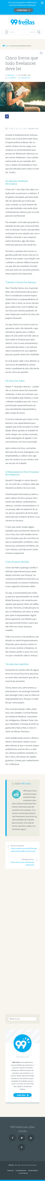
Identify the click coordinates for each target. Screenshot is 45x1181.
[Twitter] (21, 1137)
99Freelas (26, 783)
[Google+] (21, 1147)
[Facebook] (12, 1137)
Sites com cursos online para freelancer (22, 862)
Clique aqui (22, 10)
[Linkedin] (30, 1137)
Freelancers (25, 78)
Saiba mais (21, 1095)
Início (6, 46)
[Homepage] (23, 22)
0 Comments (12, 78)
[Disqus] (22, 904)
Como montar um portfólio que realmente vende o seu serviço (24, 848)
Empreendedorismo (21, 1170)
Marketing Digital (33, 1170)
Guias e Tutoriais (23, 1173)
